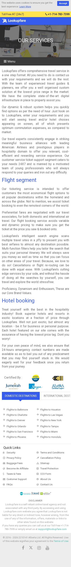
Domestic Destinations (21, 395)
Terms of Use (61, 541)
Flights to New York (51, 420)
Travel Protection (49, 468)
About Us (45, 479)
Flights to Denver (16, 420)
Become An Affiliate (17, 468)
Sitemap (44, 463)
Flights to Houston (50, 409)
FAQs (9, 484)
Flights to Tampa (49, 426)
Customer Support (17, 479)
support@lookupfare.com (52, 529)
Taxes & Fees (14, 474)
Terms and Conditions (52, 452)
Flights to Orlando (16, 426)
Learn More (25, 6)
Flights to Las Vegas (51, 415)
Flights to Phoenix (16, 437)
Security (11, 452)
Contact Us (46, 484)
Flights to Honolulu (50, 437)
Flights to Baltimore (17, 409)
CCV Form (45, 474)
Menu (11, 61)
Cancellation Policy (50, 458)
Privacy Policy (14, 458)
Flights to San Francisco (20, 431)
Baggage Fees (15, 463)
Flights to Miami (49, 431)
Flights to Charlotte (17, 415)
